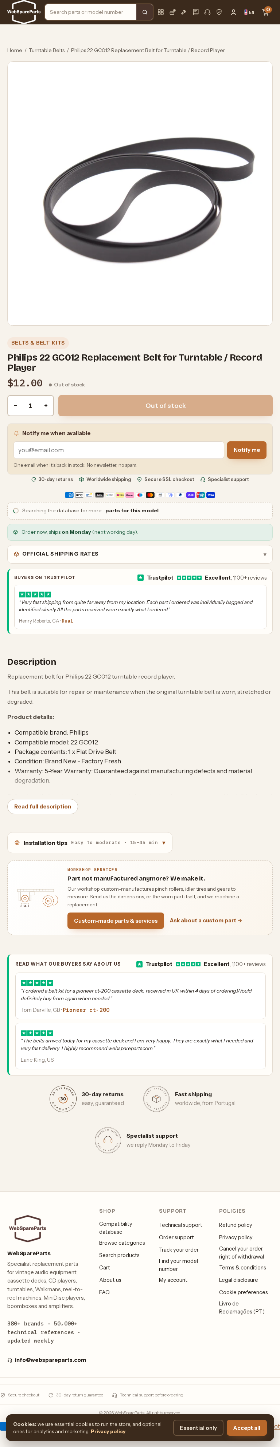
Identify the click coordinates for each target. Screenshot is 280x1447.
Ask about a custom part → (206, 920)
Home (14, 50)
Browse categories (122, 1243)
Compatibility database (115, 1228)
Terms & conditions (242, 1267)
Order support (176, 1237)
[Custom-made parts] (184, 12)
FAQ (104, 1292)
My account (173, 1280)
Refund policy (235, 1225)
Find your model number (178, 1265)
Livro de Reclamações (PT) (242, 1307)
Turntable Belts (47, 50)
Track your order (179, 1250)
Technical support (180, 1225)
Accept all (246, 1427)
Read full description (42, 806)
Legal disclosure (238, 1280)
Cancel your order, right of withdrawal (241, 1252)
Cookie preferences (243, 1292)
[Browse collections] (160, 12)
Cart (104, 1267)
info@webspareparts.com (50, 1360)
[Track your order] (172, 12)
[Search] (144, 12)
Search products (119, 1255)
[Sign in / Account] (233, 12)
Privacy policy (236, 1237)
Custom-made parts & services (116, 920)
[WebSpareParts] (23, 12)
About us (110, 1280)
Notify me (247, 449)
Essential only (198, 1427)
